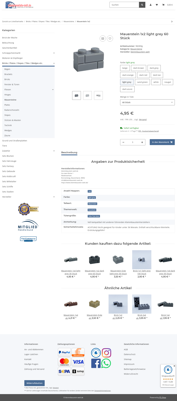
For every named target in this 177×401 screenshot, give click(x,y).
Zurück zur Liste (8, 21)
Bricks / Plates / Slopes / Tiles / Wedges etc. (22, 63)
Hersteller (6, 196)
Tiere (4, 145)
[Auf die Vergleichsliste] (103, 38)
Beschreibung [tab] (69, 152)
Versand (143, 119)
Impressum (129, 364)
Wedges (8, 130)
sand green (143, 82)
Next (170, 266)
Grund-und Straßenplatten (14, 140)
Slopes (7, 115)
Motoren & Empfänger (12, 58)
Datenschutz (130, 354)
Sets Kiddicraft (9, 176)
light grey (128, 82)
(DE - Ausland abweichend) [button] (148, 131)
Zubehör (6, 150)
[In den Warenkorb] (63, 30)
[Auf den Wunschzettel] (110, 38)
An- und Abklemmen (33, 349)
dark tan (158, 75)
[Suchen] (142, 5)
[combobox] (147, 102)
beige (126, 68)
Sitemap (128, 359)
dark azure (128, 89)
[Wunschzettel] (157, 5)
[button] (151, 5)
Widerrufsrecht (131, 374)
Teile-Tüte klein (93, 216)
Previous (65, 266)
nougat (168, 82)
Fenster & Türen (11, 84)
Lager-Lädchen (31, 354)
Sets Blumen (8, 156)
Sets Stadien (8, 191)
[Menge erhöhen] (142, 142)
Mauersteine (136, 49)
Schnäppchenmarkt (11, 53)
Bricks (7, 79)
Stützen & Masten (12, 120)
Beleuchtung (8, 42)
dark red (144, 75)
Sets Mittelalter (9, 181)
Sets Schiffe (7, 186)
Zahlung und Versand (34, 369)
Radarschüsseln (11, 110)
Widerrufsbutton (34, 383)
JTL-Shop (162, 397)
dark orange (129, 75)
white (157, 82)
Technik (8, 125)
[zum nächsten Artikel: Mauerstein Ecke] (172, 21)
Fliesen (7, 89)
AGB (126, 349)
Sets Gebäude (8, 171)
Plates (7, 105)
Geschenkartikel (9, 48)
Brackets (8, 74)
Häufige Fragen (31, 364)
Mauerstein (92, 204)
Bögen (7, 69)
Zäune (7, 135)
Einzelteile (92, 210)
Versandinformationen (102, 391)
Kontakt (27, 359)
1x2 (89, 191)
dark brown (139, 68)
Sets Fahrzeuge (9, 161)
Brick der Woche (9, 37)
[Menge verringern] (123, 142)
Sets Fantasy (8, 166)
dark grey (155, 68)
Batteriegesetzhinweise (134, 369)
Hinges (7, 94)
